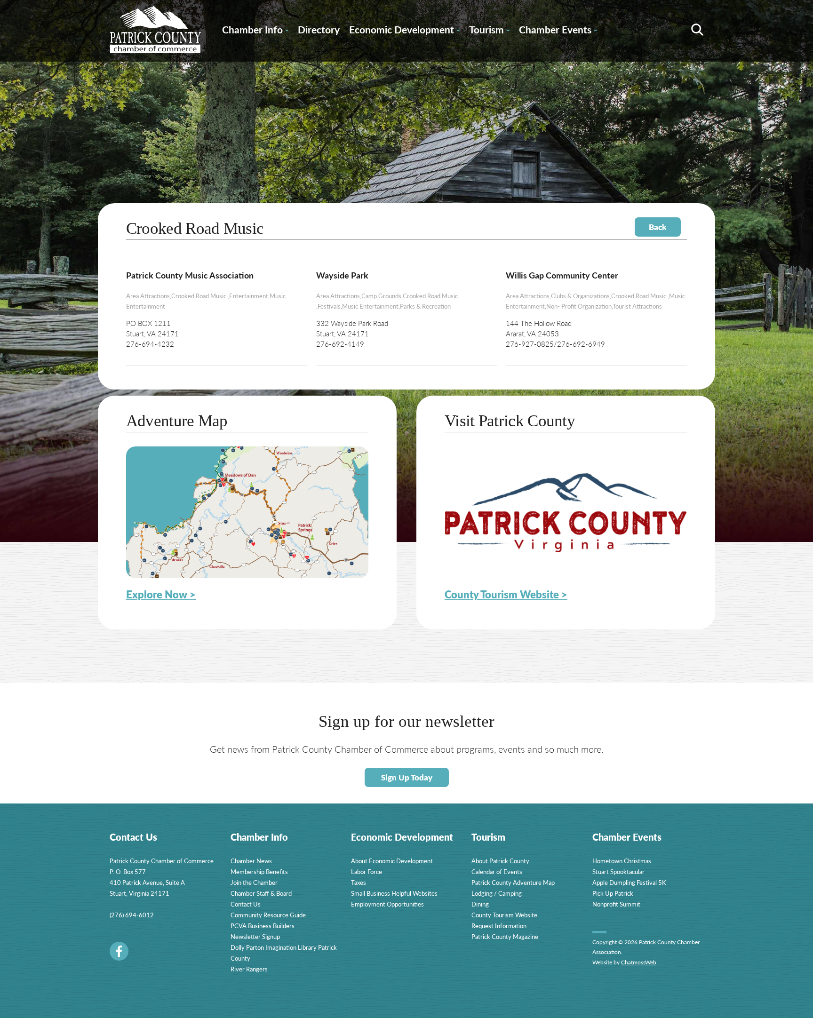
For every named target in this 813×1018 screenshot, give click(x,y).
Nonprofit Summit (616, 903)
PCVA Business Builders (263, 925)
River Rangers (249, 968)
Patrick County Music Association (190, 275)
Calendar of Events (496, 871)
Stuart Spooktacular (618, 871)
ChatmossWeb (638, 962)
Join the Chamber (254, 882)
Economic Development (404, 31)
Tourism (489, 31)
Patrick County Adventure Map (513, 882)
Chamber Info (255, 31)
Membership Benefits (259, 871)
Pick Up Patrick (612, 893)
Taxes (358, 882)
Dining (480, 903)
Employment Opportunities (387, 903)
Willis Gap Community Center (562, 275)
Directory (319, 29)
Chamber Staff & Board (261, 893)
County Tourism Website (504, 914)
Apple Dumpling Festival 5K (629, 882)
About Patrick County (500, 860)
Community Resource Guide (268, 914)
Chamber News (251, 860)
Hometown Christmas (621, 860)
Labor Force (366, 871)
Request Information (498, 925)
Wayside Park (342, 275)
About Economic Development (392, 860)
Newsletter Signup (255, 936)
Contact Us (246, 903)
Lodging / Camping (496, 893)
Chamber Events (558, 31)
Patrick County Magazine (504, 936)
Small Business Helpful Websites (394, 893)
